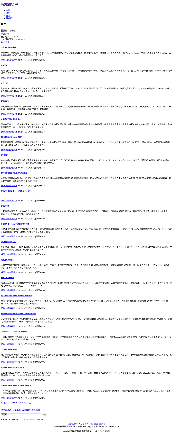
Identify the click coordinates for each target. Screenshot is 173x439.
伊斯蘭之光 (6, 410)
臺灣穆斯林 (5, 101)
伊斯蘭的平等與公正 (8, 242)
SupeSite (14, 419)
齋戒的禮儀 (5, 206)
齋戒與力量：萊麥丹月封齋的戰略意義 (15, 224)
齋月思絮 (4, 65)
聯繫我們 (36, 410)
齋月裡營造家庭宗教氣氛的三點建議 (14, 173)
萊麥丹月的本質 (7, 260)
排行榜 (9, 18)
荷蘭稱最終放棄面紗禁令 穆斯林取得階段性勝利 (18, 314)
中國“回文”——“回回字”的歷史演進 (14, 332)
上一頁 (7, 403)
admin (3, 29)
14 (24, 403)
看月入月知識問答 (7, 278)
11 (18, 403)
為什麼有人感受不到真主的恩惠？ (13, 368)
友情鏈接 (26, 410)
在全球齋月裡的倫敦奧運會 (11, 119)
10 (16, 403)
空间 (8, 16)
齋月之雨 (4, 83)
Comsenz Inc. (38, 419)
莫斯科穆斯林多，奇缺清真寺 (11, 137)
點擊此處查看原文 (9, 60)
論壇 (8, 13)
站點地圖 (17, 410)
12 (20, 403)
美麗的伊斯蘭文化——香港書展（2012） (16, 191)
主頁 (8, 10)
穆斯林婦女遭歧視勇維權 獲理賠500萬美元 (16, 296)
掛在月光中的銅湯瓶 (8, 47)
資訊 (3, 42)
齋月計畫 (4, 155)
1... (2, 403)
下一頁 (28, 403)
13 (22, 403)
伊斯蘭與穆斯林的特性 (9, 349)
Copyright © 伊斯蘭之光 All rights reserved (86, 424)
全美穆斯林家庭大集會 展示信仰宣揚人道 (16, 385)
